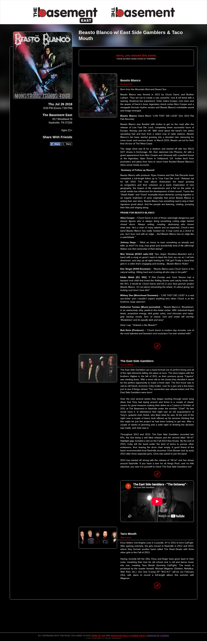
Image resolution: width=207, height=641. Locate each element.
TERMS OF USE (98, 636)
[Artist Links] (157, 347)
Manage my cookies (158, 636)
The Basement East (57, 115)
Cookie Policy (139, 636)
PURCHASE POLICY (120, 636)
